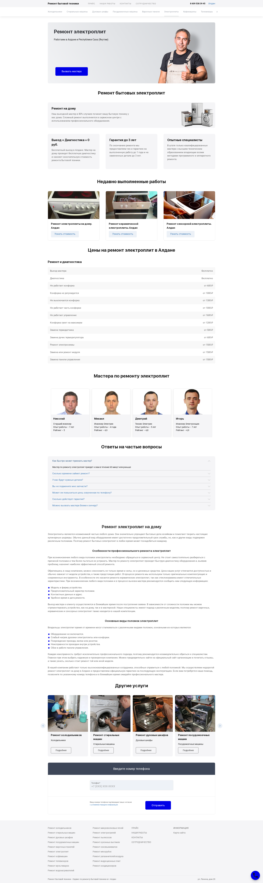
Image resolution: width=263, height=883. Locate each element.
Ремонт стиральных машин (61, 833)
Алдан (211, 3)
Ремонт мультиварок (58, 866)
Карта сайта (179, 833)
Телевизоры (207, 11)
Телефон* (95, 783)
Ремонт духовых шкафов (60, 837)
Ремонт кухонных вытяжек (106, 842)
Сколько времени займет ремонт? (71, 473)
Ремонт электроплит (58, 851)
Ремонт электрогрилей (104, 833)
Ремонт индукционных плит (107, 861)
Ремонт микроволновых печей (108, 828)
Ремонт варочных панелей (61, 847)
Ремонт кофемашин (58, 856)
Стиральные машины (77, 11)
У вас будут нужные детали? (67, 480)
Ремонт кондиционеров (104, 866)
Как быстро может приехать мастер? (72, 460)
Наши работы (107, 3)
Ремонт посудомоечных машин (63, 842)
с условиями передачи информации (104, 805)
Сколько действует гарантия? (68, 499)
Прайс (91, 3)
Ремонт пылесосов (102, 837)
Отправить (158, 805)
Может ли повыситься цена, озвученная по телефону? (82, 492)
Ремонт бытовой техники (63, 3)
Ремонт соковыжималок (105, 847)
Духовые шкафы (100, 11)
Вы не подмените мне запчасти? (70, 486)
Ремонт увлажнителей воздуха (108, 856)
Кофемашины (189, 11)
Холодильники (55, 11)
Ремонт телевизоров (58, 861)
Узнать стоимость (64, 233)
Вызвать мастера (72, 71)
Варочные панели (151, 11)
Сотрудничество (146, 3)
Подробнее (61, 750)
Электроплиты (171, 11)
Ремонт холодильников (59, 828)
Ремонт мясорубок (102, 851)
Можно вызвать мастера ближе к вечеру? (75, 505)
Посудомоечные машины (125, 11)
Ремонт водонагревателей (61, 870)
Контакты (125, 3)
